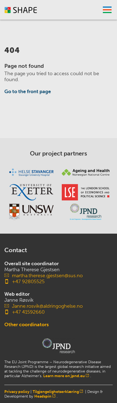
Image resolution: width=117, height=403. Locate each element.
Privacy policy (16, 391)
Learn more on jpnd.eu (64, 376)
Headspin (42, 396)
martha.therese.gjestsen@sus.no (47, 276)
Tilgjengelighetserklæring (56, 391)
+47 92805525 (28, 282)
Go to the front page (27, 91)
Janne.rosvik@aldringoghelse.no (47, 306)
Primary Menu (107, 9)
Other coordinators (26, 325)
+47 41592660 (28, 312)
